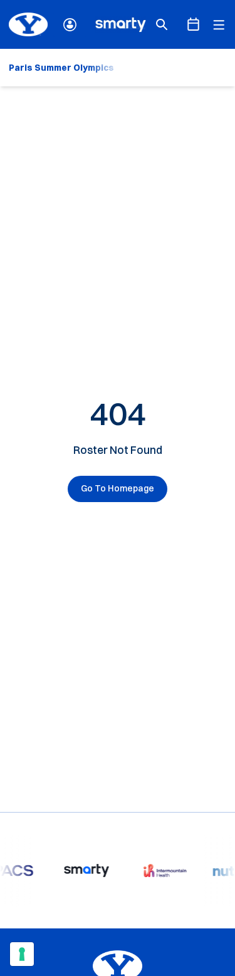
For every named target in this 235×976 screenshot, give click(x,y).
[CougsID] (69, 25)
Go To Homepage (117, 488)
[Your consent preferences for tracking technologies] (22, 954)
